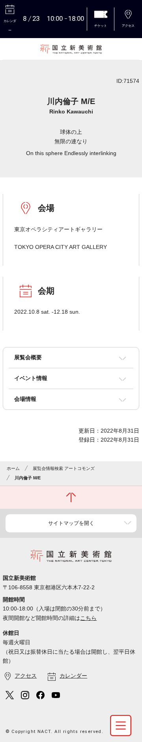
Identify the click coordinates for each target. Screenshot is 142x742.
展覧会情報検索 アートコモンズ (64, 468)
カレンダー (73, 676)
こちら (88, 618)
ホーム (13, 468)
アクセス (26, 676)
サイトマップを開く (71, 523)
